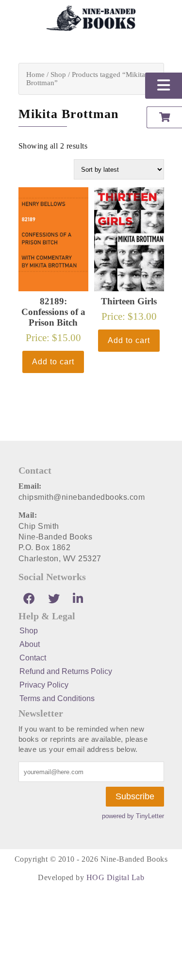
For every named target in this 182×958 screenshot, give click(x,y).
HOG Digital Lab (115, 877)
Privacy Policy (43, 685)
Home (35, 74)
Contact (32, 658)
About (29, 644)
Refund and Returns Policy (65, 671)
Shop (58, 74)
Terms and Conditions (57, 698)
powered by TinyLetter (133, 816)
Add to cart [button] (53, 362)
